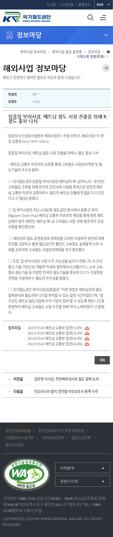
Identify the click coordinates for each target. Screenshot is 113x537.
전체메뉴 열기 (101, 15)
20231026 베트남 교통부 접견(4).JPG (55, 344)
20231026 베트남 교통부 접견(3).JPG (55, 338)
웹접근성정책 (80, 437)
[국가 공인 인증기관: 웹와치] (26, 475)
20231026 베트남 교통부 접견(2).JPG (55, 333)
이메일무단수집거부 (19, 437)
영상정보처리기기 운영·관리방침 (61, 430)
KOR (100, 4)
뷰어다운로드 (14, 445)
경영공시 (84, 4)
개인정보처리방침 (17, 430)
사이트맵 (67, 4)
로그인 (51, 4)
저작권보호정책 (53, 437)
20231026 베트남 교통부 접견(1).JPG (55, 327)
